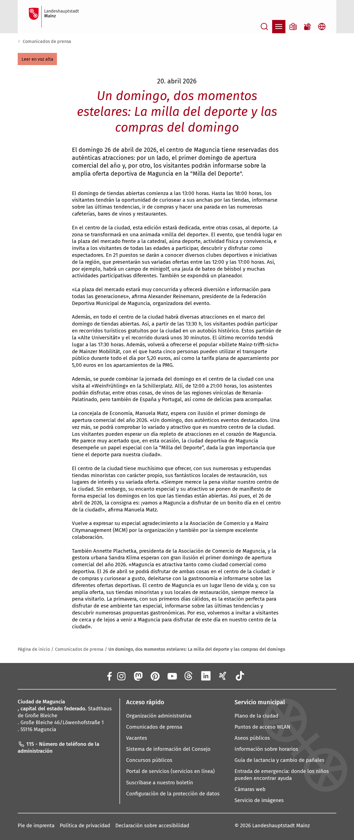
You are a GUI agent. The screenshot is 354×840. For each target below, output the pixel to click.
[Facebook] (109, 675)
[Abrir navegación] (278, 26)
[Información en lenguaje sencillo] (293, 26)
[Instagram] (120, 675)
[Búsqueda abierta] (264, 26)
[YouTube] (171, 675)
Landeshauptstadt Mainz (281, 825)
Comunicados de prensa (47, 41)
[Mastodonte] (137, 675)
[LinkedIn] (205, 675)
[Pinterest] (155, 675)
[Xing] (223, 675)
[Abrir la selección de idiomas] (322, 26)
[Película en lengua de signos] (307, 26)
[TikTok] (239, 675)
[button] (37, 59)
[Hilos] (189, 675)
